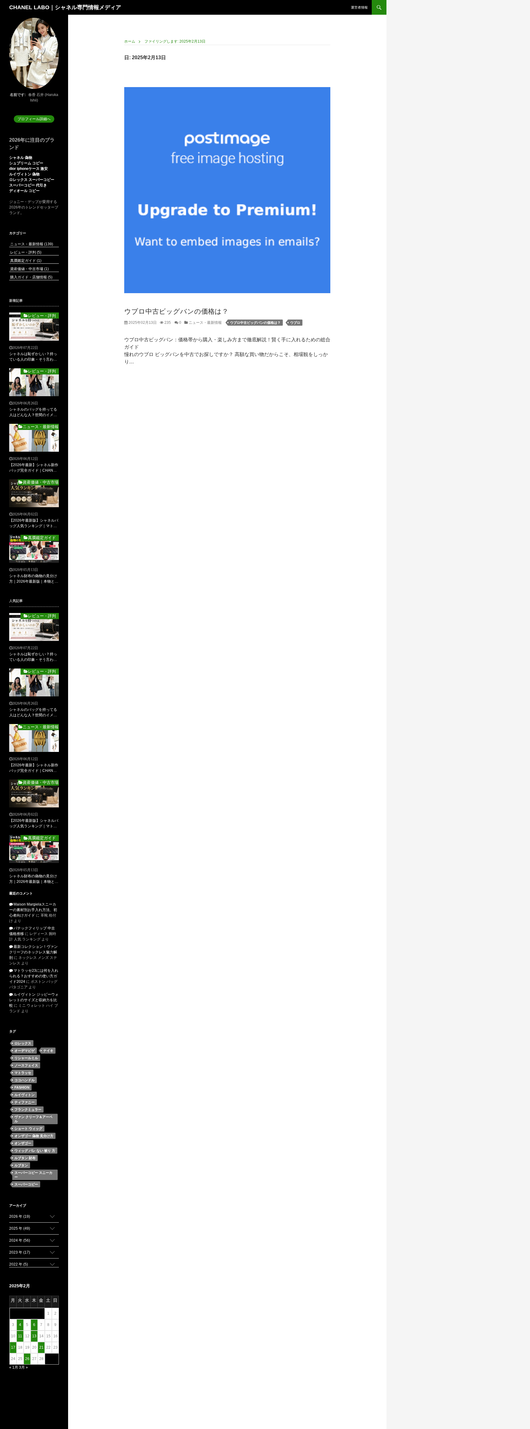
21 (41, 1347)
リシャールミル (26, 1058)
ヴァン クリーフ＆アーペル (33, 1119)
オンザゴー (22, 1143)
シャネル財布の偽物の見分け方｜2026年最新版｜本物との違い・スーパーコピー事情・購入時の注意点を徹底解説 (33, 579)
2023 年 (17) (19, 1252)
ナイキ (48, 1050)
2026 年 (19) (19, 1216)
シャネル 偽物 (20, 157)
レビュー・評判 (25, 252)
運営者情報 (359, 7)
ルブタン (21, 1165)
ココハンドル (24, 1080)
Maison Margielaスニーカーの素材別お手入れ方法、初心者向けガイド (33, 910)
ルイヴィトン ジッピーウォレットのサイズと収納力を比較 (34, 1000)
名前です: (18, 95)
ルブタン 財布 (25, 1158)
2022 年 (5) (18, 1264)
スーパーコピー (26, 1184)
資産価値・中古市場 (29, 269)
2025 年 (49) (19, 1228)
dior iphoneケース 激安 (28, 169)
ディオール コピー (24, 191)
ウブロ (295, 322)
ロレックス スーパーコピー (31, 180)
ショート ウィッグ (28, 1128)
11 (20, 1336)
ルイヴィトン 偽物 (24, 174)
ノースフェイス (26, 1065)
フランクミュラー (27, 1109)
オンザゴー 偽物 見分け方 (33, 1136)
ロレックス (22, 1043)
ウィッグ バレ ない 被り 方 (34, 1150)
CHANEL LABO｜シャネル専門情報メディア (65, 7)
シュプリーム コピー (26, 163)
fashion (21, 1087)
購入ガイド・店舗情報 (30, 277)
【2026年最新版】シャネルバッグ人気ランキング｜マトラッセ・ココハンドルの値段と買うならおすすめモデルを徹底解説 (33, 523)
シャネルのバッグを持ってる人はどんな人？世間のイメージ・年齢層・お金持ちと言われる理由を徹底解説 (33, 412)
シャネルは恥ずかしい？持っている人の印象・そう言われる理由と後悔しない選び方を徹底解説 (33, 357)
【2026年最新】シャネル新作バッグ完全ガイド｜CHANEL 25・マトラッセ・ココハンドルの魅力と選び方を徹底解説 (33, 468)
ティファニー (24, 1102)
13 (34, 1336)
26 (27, 1359)
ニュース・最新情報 (205, 322)
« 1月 (13, 1367)
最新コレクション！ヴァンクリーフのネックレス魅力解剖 (33, 952)
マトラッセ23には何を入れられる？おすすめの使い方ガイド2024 (33, 976)
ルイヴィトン (24, 1095)
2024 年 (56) (19, 1240)
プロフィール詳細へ (34, 119)
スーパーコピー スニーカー (33, 1175)
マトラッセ (22, 1073)
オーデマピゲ (24, 1050)
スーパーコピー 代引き (28, 185)
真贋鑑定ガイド (25, 261)
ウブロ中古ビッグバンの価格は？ (176, 311)
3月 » (23, 1367)
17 (13, 1347)
